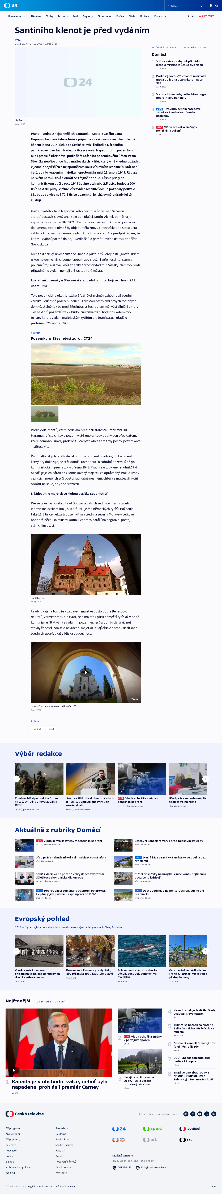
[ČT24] (11, 5)
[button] (86, 672)
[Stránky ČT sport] (152, 1128)
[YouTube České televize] (200, 1114)
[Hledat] (200, 5)
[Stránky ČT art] (150, 1139)
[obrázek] (78, 82)
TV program (13, 1128)
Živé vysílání (13, 1134)
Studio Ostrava (64, 1145)
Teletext (11, 1145)
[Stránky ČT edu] (186, 1139)
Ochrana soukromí (49, 1186)
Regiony (88, 16)
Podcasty (160, 16)
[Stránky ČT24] (119, 1128)
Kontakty (61, 1172)
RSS (214, 1186)
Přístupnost (68, 1186)
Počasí (120, 16)
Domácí (63, 16)
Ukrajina (36, 16)
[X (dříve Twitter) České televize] (207, 1114)
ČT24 (17, 40)
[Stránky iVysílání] (190, 1128)
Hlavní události (17, 16)
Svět (75, 16)
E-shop (10, 1161)
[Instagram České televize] (186, 1114)
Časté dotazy (63, 1167)
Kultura (145, 16)
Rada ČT (60, 1150)
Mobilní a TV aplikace (18, 1167)
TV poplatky (13, 1139)
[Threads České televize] (213, 1114)
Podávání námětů (66, 1161)
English (31, 1186)
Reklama (61, 1134)
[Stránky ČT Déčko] (118, 1139)
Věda (132, 16)
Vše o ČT (10, 1172)
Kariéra (60, 1156)
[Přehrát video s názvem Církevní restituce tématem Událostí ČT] (86, 672)
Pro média (62, 1128)
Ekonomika (105, 16)
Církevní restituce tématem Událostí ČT (52, 706)
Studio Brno (63, 1139)
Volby (49, 16)
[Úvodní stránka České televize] (25, 1114)
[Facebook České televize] (193, 1114)
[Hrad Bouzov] (86, 564)
